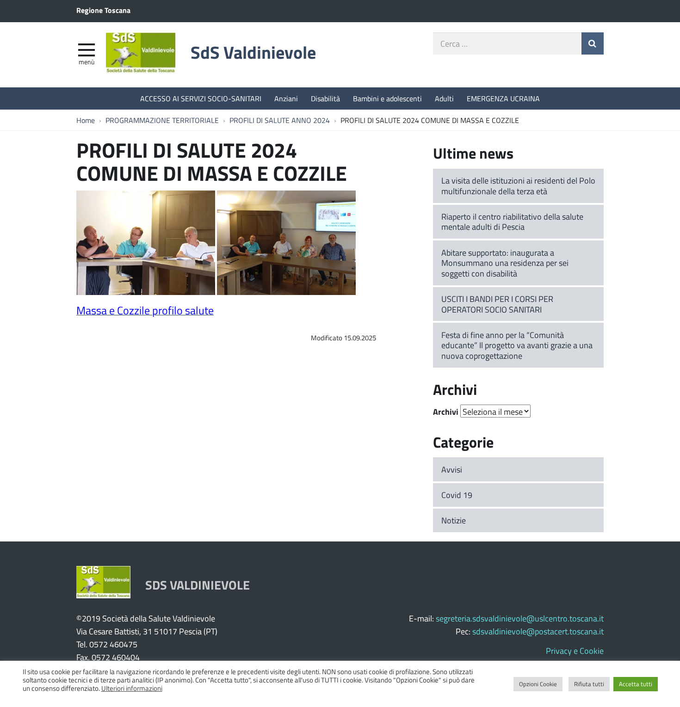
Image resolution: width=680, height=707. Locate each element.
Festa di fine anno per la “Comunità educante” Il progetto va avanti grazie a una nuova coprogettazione (517, 345)
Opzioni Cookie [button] (538, 684)
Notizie (453, 520)
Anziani (286, 98)
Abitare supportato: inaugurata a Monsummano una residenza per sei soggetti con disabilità (505, 263)
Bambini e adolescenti (387, 98)
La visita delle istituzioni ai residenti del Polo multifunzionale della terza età (518, 186)
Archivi (445, 412)
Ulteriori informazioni (131, 688)
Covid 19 (456, 494)
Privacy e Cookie (575, 650)
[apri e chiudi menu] (86, 49)
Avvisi (451, 469)
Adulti (444, 98)
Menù (86, 61)
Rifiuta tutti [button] (589, 684)
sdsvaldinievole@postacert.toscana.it (538, 631)
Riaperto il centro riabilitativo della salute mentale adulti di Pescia (512, 222)
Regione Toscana (103, 10)
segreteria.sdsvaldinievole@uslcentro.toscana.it (520, 618)
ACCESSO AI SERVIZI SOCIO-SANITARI (200, 98)
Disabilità (325, 98)
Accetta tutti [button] (635, 684)
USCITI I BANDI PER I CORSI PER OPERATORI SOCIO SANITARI (497, 304)
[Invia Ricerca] (592, 43)
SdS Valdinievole (253, 52)
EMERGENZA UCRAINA (503, 98)
